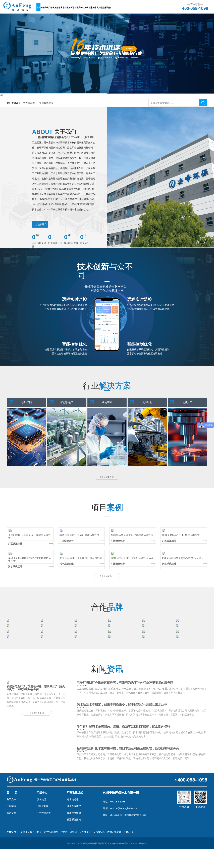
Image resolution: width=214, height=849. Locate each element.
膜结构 (64, 831)
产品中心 (42, 792)
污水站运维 (73, 799)
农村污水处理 (114, 831)
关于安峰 (44, 7)
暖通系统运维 (74, 819)
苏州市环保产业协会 (31, 831)
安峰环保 (128, 831)
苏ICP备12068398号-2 (118, 843)
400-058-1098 (195, 7)
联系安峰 (11, 812)
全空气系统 (85, 831)
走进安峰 (39, 224)
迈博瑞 (73, 831)
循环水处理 (74, 7)
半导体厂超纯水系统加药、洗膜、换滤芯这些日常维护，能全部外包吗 (123, 726)
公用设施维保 (74, 812)
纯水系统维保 (74, 806)
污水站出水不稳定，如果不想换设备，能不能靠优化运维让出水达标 (122, 704)
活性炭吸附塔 (51, 831)
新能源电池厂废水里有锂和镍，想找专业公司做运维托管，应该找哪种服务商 (128, 748)
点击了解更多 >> (107, 476)
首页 (38, 7)
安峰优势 (83, 7)
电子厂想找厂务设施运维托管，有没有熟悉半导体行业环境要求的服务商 (125, 682)
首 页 (12, 792)
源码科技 (143, 843)
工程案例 (91, 7)
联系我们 (107, 7)
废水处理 (65, 7)
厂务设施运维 (54, 7)
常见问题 (99, 7)
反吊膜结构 (99, 831)
